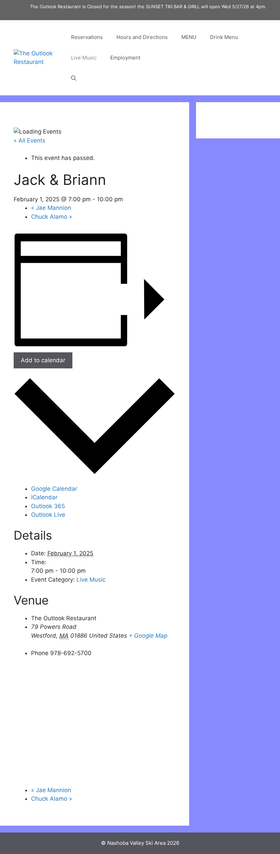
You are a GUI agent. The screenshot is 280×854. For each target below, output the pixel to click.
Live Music (84, 57)
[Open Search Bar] (73, 78)
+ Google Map (148, 635)
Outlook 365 (48, 506)
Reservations (87, 37)
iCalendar (44, 497)
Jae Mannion (51, 207)
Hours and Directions (142, 37)
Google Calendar (54, 488)
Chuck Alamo (51, 216)
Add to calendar (43, 360)
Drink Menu (224, 37)
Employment (125, 57)
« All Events (29, 140)
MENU (188, 37)
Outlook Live (48, 514)
